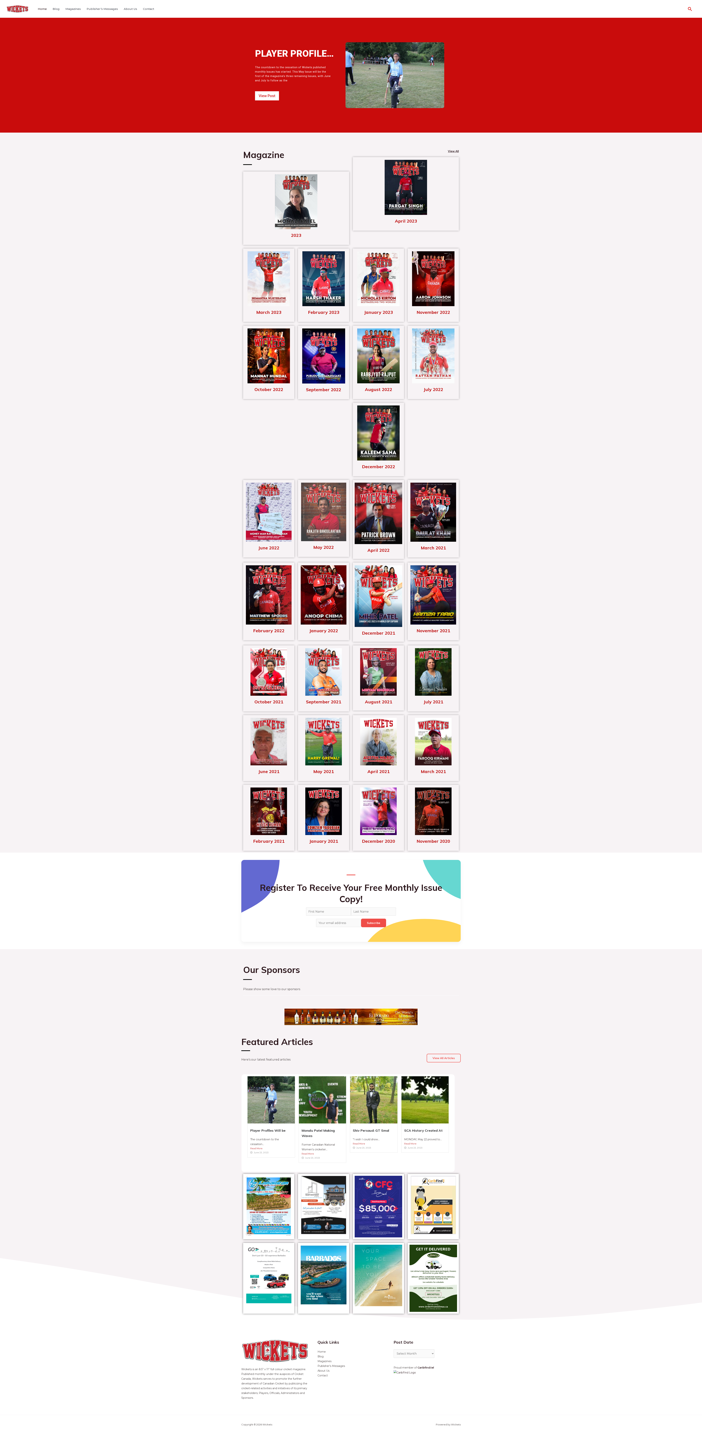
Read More (256, 1148)
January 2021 (323, 841)
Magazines (73, 9)
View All (453, 151)
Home (42, 9)
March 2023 (268, 312)
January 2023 (378, 312)
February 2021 (268, 841)
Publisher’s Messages (102, 9)
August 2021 (378, 701)
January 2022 (323, 630)
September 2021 (323, 701)
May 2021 (323, 771)
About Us (130, 9)
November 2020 (433, 841)
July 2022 (433, 389)
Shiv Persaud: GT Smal (371, 1130)
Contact (148, 9)
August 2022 (378, 389)
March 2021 (433, 547)
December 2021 (378, 633)
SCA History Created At (423, 1130)
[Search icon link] (690, 9)
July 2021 (433, 701)
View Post (267, 96)
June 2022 (268, 547)
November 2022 (433, 312)
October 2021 (268, 701)
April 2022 (378, 550)
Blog (56, 9)
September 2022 (323, 389)
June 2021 (268, 771)
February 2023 (323, 312)
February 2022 (268, 630)
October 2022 (268, 389)
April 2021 (378, 771)
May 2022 (323, 547)
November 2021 (433, 630)
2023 (296, 235)
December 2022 (378, 466)
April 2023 (406, 221)
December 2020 (378, 841)
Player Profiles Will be (268, 1130)
